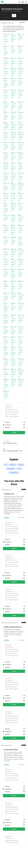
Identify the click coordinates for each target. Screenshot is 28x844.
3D (5, 464)
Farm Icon (12, 464)
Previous (22, 489)
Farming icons (10, 468)
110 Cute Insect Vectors (11, 749)
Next (25, 489)
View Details (21, 517)
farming (21, 464)
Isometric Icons (13, 472)
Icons (15, 11)
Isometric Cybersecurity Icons (12, 627)
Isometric (18, 11)
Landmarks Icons (9, 494)
